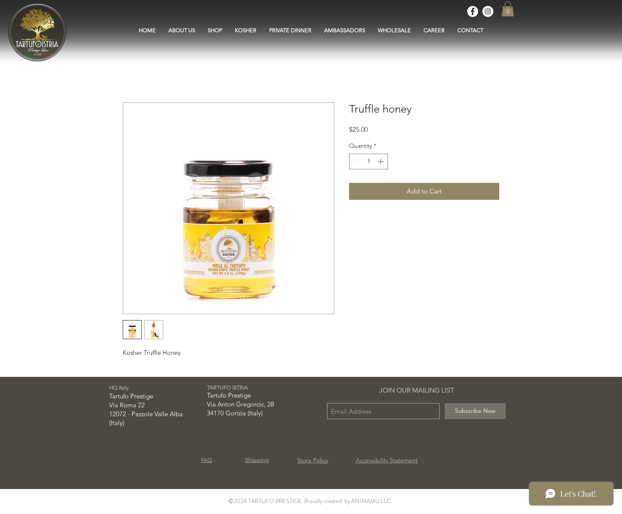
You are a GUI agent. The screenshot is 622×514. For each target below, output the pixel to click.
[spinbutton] (368, 161)
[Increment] (381, 161)
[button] (507, 9)
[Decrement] (355, 161)
